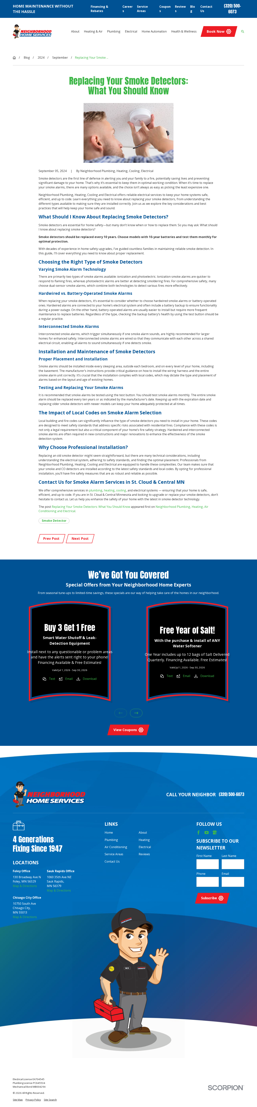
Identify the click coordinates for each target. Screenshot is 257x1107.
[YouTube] (207, 832)
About (143, 832)
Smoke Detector (54, 521)
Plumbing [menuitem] (113, 31)
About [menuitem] (75, 31)
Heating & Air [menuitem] (93, 31)
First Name (204, 856)
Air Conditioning (116, 847)
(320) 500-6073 (232, 9)
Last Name (229, 856)
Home (109, 832)
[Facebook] (198, 832)
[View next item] (136, 713)
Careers (127, 9)
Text (52, 679)
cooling (121, 490)
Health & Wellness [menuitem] (184, 31)
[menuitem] (18, 1100)
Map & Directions (25, 886)
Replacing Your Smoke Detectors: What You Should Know (91, 507)
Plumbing (111, 840)
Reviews (180, 9)
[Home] (32, 31)
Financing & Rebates (99, 9)
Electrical (145, 847)
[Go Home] (14, 57)
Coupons (165, 9)
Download (90, 679)
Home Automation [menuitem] (154, 31)
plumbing (95, 490)
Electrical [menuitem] (131, 31)
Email (69, 679)
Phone (200, 874)
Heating (144, 840)
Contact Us (206, 9)
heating (109, 490)
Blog (192, 9)
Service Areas (142, 9)
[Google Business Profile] (215, 832)
